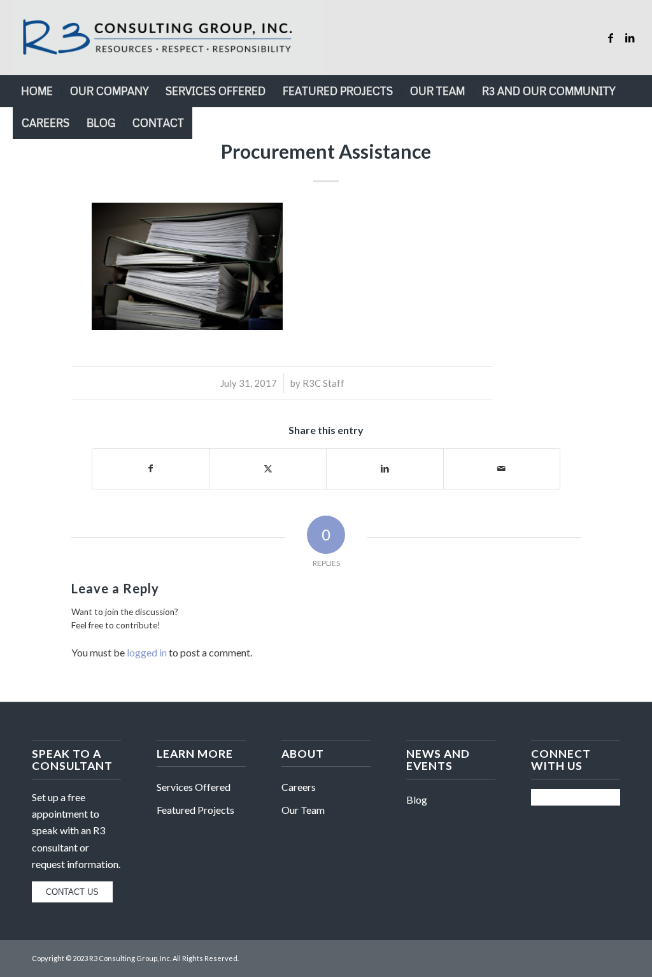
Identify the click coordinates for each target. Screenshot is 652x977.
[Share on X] (268, 468)
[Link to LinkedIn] (629, 37)
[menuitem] (37, 91)
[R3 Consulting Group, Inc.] (167, 37)
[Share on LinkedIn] (385, 468)
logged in (147, 652)
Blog (416, 799)
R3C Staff (323, 383)
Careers (298, 787)
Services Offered (193, 787)
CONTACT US (72, 892)
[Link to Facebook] (610, 37)
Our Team (303, 810)
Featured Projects (195, 810)
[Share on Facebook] (150, 468)
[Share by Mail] (502, 468)
